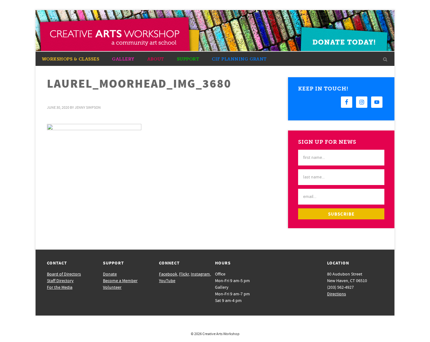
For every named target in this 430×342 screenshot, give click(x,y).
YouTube (167, 281)
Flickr (184, 274)
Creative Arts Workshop (221, 334)
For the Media (59, 287)
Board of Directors (64, 274)
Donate (110, 274)
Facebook (168, 274)
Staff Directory (60, 281)
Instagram (200, 274)
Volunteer (112, 287)
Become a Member (120, 281)
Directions (336, 294)
